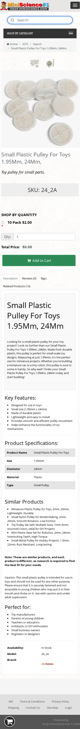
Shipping (13, 708)
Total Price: (16, 246)
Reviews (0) (29, 278)
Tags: (44, 278)
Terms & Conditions (32, 701)
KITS (25, 44)
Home (13, 44)
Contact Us (33, 708)
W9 (11, 701)
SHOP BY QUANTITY (19, 214)
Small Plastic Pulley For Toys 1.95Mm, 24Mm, (39, 48)
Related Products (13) (16, 286)
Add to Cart (41, 260)
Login (68, 708)
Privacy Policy (60, 701)
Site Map (52, 708)
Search (37, 44)
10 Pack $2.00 (20, 222)
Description (10, 278)
